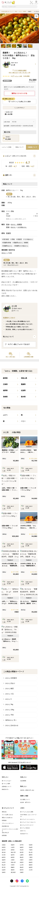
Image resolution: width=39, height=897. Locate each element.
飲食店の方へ (5, 789)
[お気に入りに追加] (36, 16)
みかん (13, 227)
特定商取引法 (5, 826)
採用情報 (4, 835)
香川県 (3, 867)
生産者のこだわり (9, 318)
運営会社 (4, 811)
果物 (7, 224)
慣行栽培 (6, 239)
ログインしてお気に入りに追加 (21, 101)
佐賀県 (3, 870)
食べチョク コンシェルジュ (27, 819)
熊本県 (21, 870)
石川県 (3, 855)
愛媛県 (8, 233)
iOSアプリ (23, 831)
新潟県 (21, 852)
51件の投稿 (26, 76)
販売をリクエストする (19, 93)
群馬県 (12, 850)
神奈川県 (13, 852)
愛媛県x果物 (7, 242)
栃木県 (3, 850)
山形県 (12, 847)
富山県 (30, 852)
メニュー (36, 3)
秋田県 (3, 847)
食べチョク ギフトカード (27, 825)
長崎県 (12, 870)
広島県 (12, 865)
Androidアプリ (24, 833)
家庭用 (20, 239)
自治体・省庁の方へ (25, 802)
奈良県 (3, 862)
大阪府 (21, 860)
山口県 (21, 865)
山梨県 (21, 855)
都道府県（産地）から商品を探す (12, 841)
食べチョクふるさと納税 (26, 811)
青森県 (12, 845)
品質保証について (6, 786)
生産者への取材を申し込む (27, 790)
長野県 (30, 855)
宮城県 (30, 845)
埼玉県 (21, 850)
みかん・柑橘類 (16, 224)
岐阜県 (3, 857)
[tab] (6, 147)
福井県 (12, 855)
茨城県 (30, 847)
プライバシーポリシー (8, 823)
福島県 (21, 847)
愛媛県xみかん (7, 246)
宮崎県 (3, 872)
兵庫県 (30, 860)
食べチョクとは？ (6, 780)
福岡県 (30, 867)
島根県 (30, 862)
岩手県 (21, 845)
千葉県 (30, 850)
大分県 (30, 870)
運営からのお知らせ (7, 817)
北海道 (3, 845)
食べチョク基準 (6, 783)
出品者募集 (23, 780)
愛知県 (21, 857)
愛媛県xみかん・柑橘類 (21, 242)
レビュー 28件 (18, 76)
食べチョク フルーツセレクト (28, 822)
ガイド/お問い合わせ (7, 814)
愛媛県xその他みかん (21, 246)
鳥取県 (21, 862)
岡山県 (3, 865)
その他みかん (22, 227)
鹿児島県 (13, 872)
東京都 (3, 852)
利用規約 (4, 820)
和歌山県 (13, 862)
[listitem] (11, 378)
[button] (19, 161)
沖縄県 (21, 872)
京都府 (12, 860)
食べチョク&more (25, 828)
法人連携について (25, 799)
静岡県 (12, 857)
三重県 (30, 857)
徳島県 (30, 865)
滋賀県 (3, 860)
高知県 (21, 867)
